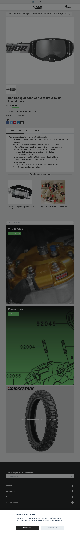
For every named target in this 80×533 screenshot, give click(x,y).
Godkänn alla (27, 528)
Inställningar (52, 528)
